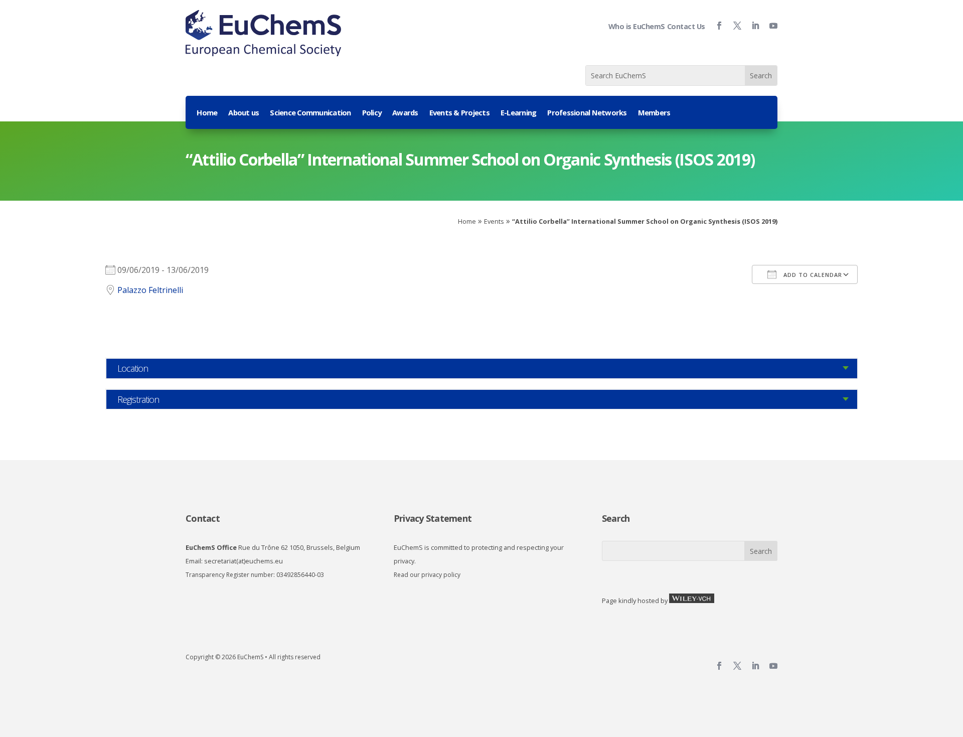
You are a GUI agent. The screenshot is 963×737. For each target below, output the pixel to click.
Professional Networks (586, 113)
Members (654, 113)
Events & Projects (459, 113)
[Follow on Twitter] (733, 26)
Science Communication (310, 113)
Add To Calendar (811, 274)
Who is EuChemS (636, 26)
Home (207, 113)
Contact (203, 518)
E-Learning (519, 113)
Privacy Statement (432, 518)
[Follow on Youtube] (769, 26)
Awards (405, 113)
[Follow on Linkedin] (751, 26)
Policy (372, 113)
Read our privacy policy (427, 574)
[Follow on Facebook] (715, 26)
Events (494, 221)
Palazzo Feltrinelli (150, 290)
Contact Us (686, 26)
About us (243, 113)
